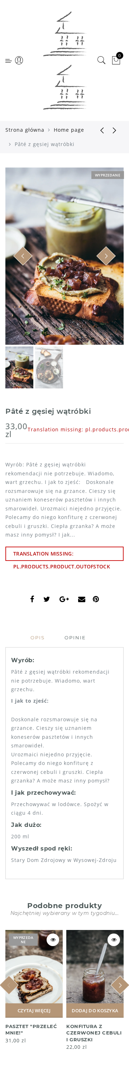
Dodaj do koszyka (95, 1010)
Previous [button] (18, 260)
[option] (64, 256)
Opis (37, 637)
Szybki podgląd (53, 940)
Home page (69, 129)
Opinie (75, 637)
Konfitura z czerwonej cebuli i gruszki (93, 1032)
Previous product (97, 130)
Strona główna (24, 129)
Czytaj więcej (34, 1010)
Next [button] (101, 260)
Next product (115, 130)
